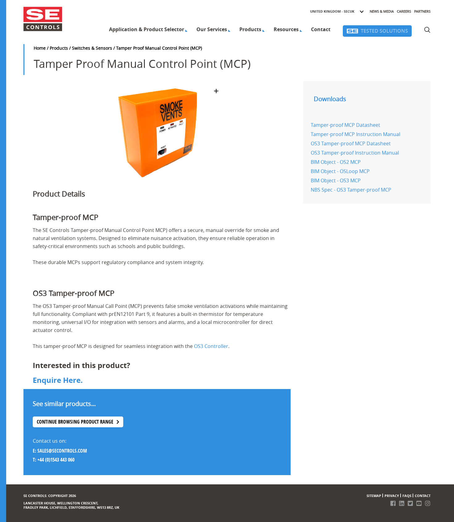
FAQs (406, 495)
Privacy (392, 495)
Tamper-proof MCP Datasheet (345, 125)
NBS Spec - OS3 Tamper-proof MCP (351, 189)
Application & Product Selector (146, 29)
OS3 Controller (211, 346)
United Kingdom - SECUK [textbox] (332, 11)
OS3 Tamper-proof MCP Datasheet (351, 143)
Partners (422, 11)
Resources (286, 29)
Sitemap (374, 495)
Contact (320, 29)
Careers (404, 11)
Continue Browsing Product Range (75, 421)
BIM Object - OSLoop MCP (340, 171)
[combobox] (337, 11)
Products (250, 29)
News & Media (382, 11)
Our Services (211, 29)
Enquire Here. (58, 380)
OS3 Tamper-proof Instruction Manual (355, 152)
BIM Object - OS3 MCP (336, 180)
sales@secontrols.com (62, 450)
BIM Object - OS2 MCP (336, 162)
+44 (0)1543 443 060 (55, 459)
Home (40, 48)
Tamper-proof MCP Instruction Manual (355, 134)
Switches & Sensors (92, 48)
